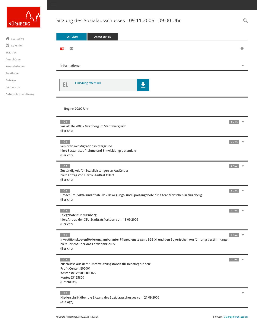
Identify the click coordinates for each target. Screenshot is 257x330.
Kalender (17, 45)
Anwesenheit (102, 36)
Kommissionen (15, 66)
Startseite (17, 38)
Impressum (13, 87)
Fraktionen (13, 73)
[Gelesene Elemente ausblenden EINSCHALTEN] (242, 48)
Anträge (11, 80)
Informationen (70, 65)
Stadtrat (11, 52)
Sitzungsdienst (236, 316)
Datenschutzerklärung (20, 94)
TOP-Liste (71, 36)
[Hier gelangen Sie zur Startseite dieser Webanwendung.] (23, 17)
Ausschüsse (13, 59)
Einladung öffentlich (88, 83)
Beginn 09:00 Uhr (76, 109)
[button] (143, 85)
